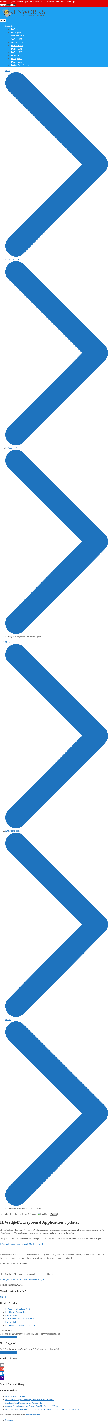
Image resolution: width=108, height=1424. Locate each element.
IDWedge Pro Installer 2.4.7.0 (17, 1309)
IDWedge (15, 29)
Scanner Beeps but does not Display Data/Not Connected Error (31, 1406)
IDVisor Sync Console (20, 65)
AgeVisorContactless (19, 42)
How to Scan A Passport (15, 1396)
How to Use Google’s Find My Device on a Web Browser (29, 1399)
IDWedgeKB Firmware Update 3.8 (20, 1325)
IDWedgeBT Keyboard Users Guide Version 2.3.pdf (22, 1279)
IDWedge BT (16, 58)
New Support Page (8, 5)
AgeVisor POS (17, 39)
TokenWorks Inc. (33, 1415)
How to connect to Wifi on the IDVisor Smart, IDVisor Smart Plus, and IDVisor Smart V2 (42, 1409)
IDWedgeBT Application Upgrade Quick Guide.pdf (21, 1244)
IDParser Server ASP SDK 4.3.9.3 (19, 1319)
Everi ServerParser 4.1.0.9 (16, 1312)
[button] (2, 1297)
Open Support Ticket (8, 1337)
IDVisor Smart (17, 45)
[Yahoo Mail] (54, 1378)
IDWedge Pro (16, 32)
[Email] (54, 1365)
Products (9, 26)
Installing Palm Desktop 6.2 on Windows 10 (23, 1403)
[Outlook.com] (54, 1373)
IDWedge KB (16, 52)
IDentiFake (15, 55)
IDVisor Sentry (17, 62)
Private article (11, 1315)
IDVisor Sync (16, 49)
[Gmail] (54, 1369)
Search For (4, 1214)
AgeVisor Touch (17, 36)
